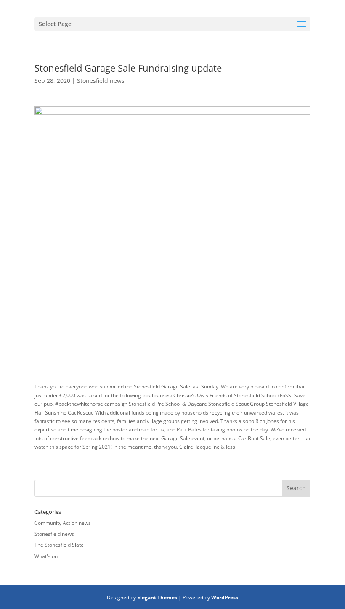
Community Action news (62, 523)
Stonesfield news (101, 81)
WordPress (224, 597)
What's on (46, 556)
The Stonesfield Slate (59, 544)
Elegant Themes (157, 597)
